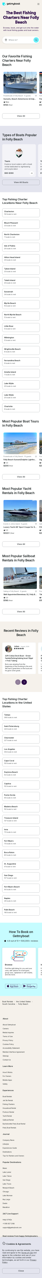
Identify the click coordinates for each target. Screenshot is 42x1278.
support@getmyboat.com (12, 1227)
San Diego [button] (6, 1180)
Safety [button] (5, 1084)
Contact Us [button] (7, 1060)
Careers (6, 1029)
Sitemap (6, 1056)
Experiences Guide (10, 1148)
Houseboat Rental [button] (9, 1108)
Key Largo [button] (6, 1199)
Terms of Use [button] (27, 1253)
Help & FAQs (7, 1220)
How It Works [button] (7, 1072)
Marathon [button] (6, 1207)
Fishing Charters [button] (9, 1104)
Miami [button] (5, 1168)
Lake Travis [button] (7, 1184)
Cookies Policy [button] (8, 1044)
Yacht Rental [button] (7, 1116)
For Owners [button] (7, 1076)
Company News (8, 1140)
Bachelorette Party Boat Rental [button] (14, 1124)
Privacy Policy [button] (8, 1040)
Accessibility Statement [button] (11, 1048)
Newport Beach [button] (8, 1188)
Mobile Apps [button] (7, 1080)
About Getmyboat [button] (9, 1025)
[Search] (36, 40)
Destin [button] (5, 1203)
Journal (6, 1134)
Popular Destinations (12, 1162)
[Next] (24, 682)
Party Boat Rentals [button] (9, 1128)
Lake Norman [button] (7, 1195)
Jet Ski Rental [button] (8, 1100)
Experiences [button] (8, 1090)
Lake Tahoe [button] (7, 1176)
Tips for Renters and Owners (13, 1156)
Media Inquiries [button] (8, 1032)
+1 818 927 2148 (9, 1224)
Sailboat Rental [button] (8, 1120)
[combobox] (17, 40)
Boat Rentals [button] (7, 1096)
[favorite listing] (36, 96)
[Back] (18, 682)
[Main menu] (38, 4)
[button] (20, 82)
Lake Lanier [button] (7, 1172)
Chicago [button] (6, 1192)
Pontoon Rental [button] (8, 1112)
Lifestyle (6, 1144)
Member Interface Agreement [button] (14, 1052)
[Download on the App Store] (12, 986)
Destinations (7, 1152)
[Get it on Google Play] (29, 986)
